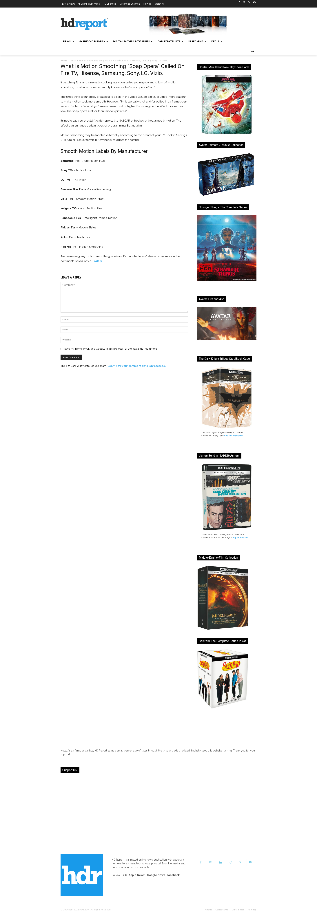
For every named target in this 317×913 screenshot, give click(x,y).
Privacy (252, 909)
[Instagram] (244, 3)
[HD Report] (84, 24)
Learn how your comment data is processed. (137, 365)
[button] (252, 50)
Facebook (173, 875)
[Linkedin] (220, 862)
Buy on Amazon (240, 537)
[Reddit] (230, 862)
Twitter (97, 261)
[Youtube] (254, 3)
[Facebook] (239, 3)
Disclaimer (238, 909)
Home (64, 60)
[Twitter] (249, 3)
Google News (156, 875)
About (208, 909)
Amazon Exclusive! (233, 435)
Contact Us (221, 909)
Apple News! (137, 875)
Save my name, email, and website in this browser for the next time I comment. (110, 348)
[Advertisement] (158, 803)
